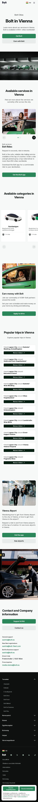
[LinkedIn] (29, 755)
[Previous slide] (4, 247)
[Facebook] (11, 755)
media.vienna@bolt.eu (10, 665)
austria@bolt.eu (8, 640)
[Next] (34, 137)
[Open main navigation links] (34, 2)
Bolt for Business (9, 707)
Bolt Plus (6, 711)
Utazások (6, 684)
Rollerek (6, 688)
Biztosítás (5, 771)
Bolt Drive (7, 695)
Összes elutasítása (27, 788)
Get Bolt (19, 36)
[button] (19, 680)
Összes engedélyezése (11, 788)
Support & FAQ (19, 621)
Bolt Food (6, 699)
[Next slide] (34, 247)
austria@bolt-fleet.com (11, 646)
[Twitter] (17, 755)
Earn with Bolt (19, 41)
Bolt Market (7, 703)
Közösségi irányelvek (9, 783)
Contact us (19, 628)
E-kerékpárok (8, 692)
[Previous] (4, 137)
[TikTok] (35, 755)
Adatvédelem (6, 767)
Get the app (19, 535)
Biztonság (6, 779)
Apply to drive (18, 314)
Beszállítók (6, 759)
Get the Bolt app (19, 175)
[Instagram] (23, 755)
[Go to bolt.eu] (4, 2)
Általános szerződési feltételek (12, 763)
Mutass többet (18, 353)
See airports (19, 541)
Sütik (4, 775)
